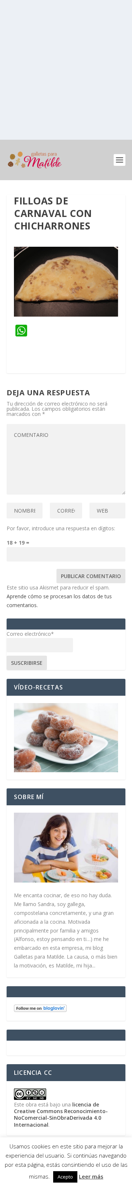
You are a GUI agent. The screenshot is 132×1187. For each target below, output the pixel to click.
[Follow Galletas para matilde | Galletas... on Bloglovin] (40, 1009)
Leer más (91, 1176)
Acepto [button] (65, 1176)
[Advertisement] (66, 70)
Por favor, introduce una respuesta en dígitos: (61, 528)
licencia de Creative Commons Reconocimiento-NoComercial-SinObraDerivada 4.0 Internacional (61, 1114)
